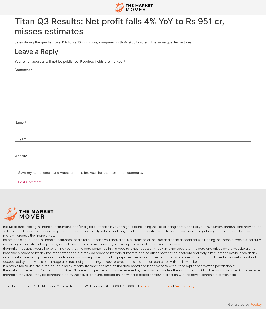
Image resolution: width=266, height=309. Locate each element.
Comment (24, 69)
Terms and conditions (156, 286)
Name (20, 122)
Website (21, 156)
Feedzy (256, 304)
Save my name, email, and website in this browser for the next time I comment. (80, 172)
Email (20, 139)
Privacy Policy (185, 286)
